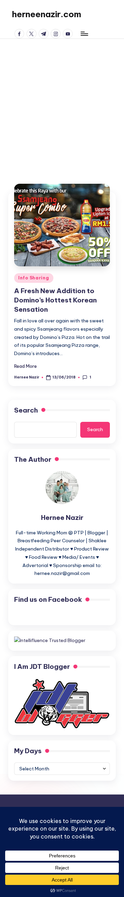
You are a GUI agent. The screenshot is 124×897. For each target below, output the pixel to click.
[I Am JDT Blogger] (62, 703)
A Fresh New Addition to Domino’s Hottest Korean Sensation (55, 300)
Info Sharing (33, 277)
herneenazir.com (46, 14)
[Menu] (84, 33)
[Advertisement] (62, 104)
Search (26, 410)
